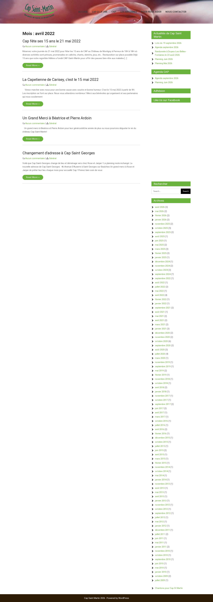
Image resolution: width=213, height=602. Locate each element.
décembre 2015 (162, 437)
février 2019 (160, 375)
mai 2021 (159, 316)
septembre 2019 (163, 366)
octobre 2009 (161, 576)
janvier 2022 (160, 303)
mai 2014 (159, 475)
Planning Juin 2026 (164, 59)
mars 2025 (160, 249)
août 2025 (160, 236)
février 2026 (160, 215)
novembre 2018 (162, 379)
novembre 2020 (162, 337)
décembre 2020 (162, 333)
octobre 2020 (161, 341)
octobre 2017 (161, 400)
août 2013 (160, 488)
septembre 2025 (163, 232)
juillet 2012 (160, 517)
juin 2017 (159, 408)
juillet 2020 (160, 354)
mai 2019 (159, 370)
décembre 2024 (162, 261)
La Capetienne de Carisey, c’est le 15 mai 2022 (60, 79)
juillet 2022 (160, 286)
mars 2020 (160, 358)
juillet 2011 (160, 534)
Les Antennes (128, 11)
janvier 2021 (160, 328)
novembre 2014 (162, 467)
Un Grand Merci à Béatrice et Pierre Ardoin (57, 118)
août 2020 (160, 349)
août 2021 (160, 312)
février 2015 (160, 463)
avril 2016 (159, 429)
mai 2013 (159, 492)
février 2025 (160, 253)
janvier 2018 (160, 391)
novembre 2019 (162, 362)
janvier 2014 (160, 479)
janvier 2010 (160, 572)
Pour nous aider (151, 11)
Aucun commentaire (35, 46)
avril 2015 (159, 454)
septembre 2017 (163, 404)
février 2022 (160, 299)
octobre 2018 (161, 383)
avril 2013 (159, 496)
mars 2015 (160, 458)
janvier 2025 (160, 257)
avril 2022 (159, 295)
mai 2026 (159, 211)
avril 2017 (159, 412)
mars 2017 (160, 416)
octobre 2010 (161, 555)
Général (52, 46)
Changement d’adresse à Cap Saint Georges (58, 153)
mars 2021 (160, 324)
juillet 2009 (160, 580)
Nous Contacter (175, 11)
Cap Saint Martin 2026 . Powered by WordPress (106, 598)
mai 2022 (159, 291)
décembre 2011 (162, 530)
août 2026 (160, 207)
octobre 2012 (161, 509)
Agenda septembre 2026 (166, 47)
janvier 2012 (160, 525)
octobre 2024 (161, 270)
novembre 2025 (162, 224)
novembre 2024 (162, 265)
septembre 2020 (163, 345)
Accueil (83, 11)
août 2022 (160, 282)
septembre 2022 (163, 278)
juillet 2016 (160, 425)
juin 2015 (159, 450)
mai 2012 (159, 521)
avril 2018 (159, 387)
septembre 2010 (163, 559)
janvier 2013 (160, 500)
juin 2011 (159, 538)
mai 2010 (159, 567)
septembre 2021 (163, 307)
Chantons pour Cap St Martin (169, 588)
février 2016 (160, 433)
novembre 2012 (162, 505)
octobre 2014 (161, 471)
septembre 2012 (163, 513)
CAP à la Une (99, 11)
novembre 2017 (162, 395)
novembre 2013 (162, 484)
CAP (113, 11)
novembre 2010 (162, 551)
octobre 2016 (161, 421)
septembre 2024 (163, 274)
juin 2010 (159, 563)
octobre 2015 (161, 442)
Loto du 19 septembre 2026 (168, 43)
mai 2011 (159, 542)
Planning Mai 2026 (163, 63)
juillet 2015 (160, 446)
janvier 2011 (160, 546)
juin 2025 (159, 240)
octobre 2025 (161, 228)
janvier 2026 (160, 219)
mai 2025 (159, 245)
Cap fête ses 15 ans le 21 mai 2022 (51, 41)
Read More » (33, 65)
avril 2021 (159, 320)
